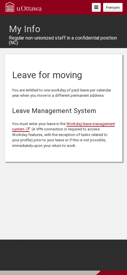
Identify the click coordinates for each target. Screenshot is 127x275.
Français (113, 7)
